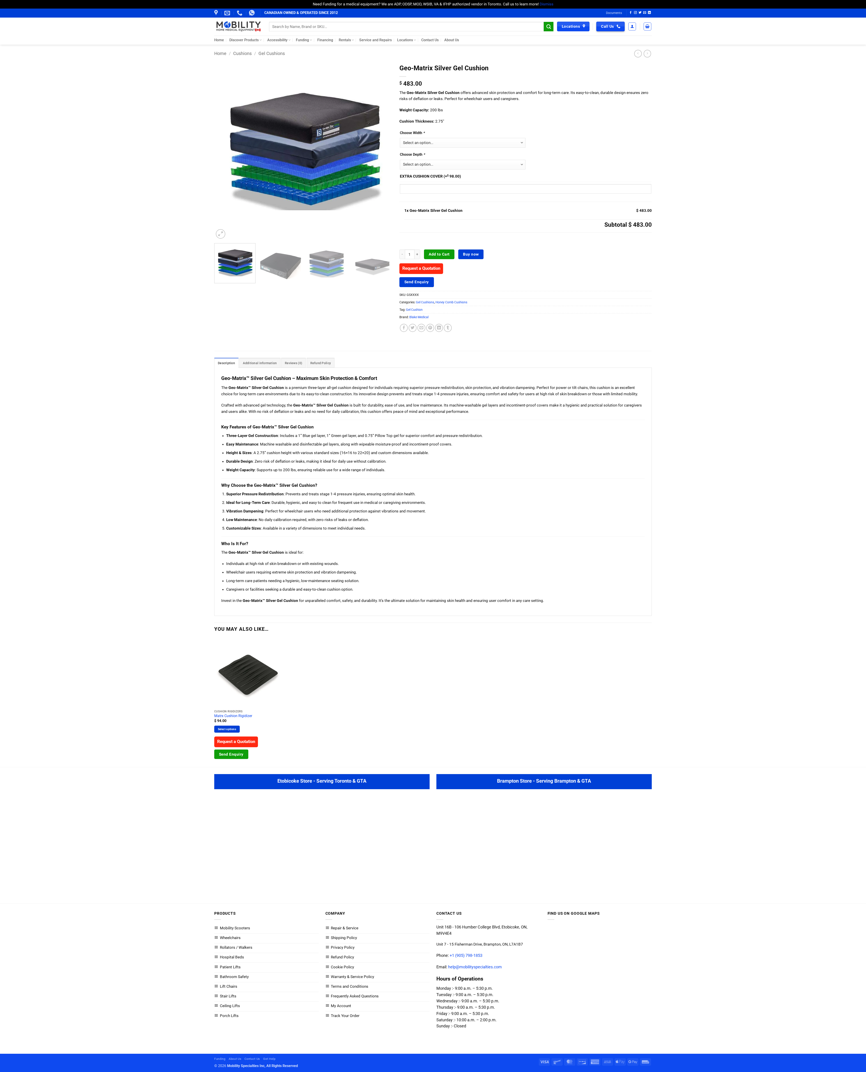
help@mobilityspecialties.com (475, 967)
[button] (632, 26)
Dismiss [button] (546, 4)
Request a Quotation (421, 268)
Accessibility (277, 40)
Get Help (269, 1059)
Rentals (345, 40)
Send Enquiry (416, 282)
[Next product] (638, 53)
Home (219, 40)
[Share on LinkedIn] (439, 328)
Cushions (242, 53)
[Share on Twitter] (413, 328)
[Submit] (548, 26)
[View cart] (648, 26)
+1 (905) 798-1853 (466, 955)
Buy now (471, 254)
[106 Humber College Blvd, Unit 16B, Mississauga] (216, 13)
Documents (614, 13)
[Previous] (223, 150)
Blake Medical (418, 317)
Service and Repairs (375, 40)
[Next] (383, 150)
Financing (325, 40)
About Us (451, 40)
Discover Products (244, 40)
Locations (405, 40)
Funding (302, 40)
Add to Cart (439, 254)
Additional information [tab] (260, 363)
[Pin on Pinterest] (430, 328)
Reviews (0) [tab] (293, 363)
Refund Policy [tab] (320, 363)
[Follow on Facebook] (630, 12)
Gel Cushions (271, 53)
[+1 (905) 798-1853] (240, 13)
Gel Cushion (414, 309)
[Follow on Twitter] (640, 12)
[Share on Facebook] (404, 328)
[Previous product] (647, 53)
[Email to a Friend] (421, 328)
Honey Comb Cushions (451, 302)
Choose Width (412, 133)
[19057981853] (252, 13)
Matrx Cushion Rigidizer (233, 716)
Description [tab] (226, 363)
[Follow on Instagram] (635, 12)
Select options (227, 729)
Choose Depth (412, 155)
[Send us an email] (644, 12)
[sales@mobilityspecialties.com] (227, 13)
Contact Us (430, 40)
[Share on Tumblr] (448, 328)
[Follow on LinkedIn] (649, 12)
